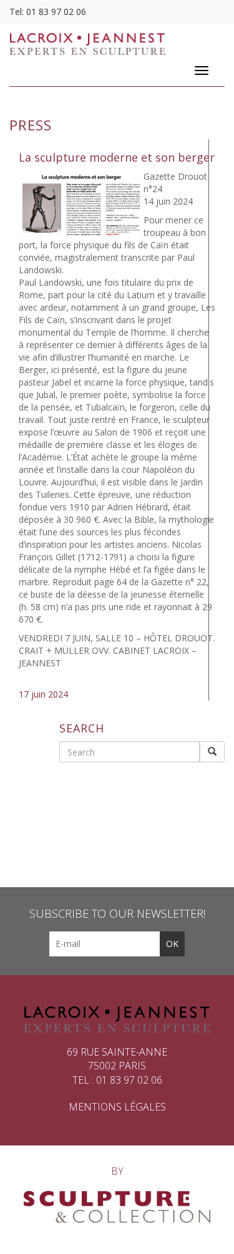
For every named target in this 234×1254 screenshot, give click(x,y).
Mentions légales (117, 1107)
